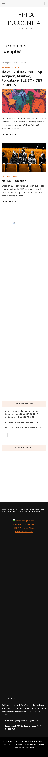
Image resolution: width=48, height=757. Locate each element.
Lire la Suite (8, 134)
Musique (15, 67)
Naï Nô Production (14, 180)
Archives (6, 67)
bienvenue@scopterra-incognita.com (21, 422)
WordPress (29, 748)
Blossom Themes (37, 744)
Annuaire (6, 177)
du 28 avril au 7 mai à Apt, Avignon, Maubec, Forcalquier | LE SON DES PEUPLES (23, 78)
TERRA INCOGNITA (27, 741)
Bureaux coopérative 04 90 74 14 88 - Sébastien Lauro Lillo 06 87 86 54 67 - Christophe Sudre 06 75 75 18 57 (22, 414)
